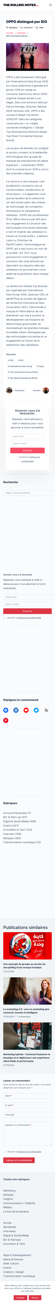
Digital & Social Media (16, 821)
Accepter (20, 1297)
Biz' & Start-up (12, 817)
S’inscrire (27, 450)
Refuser (35, 1297)
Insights (8, 1198)
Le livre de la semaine (16, 1211)
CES (10, 360)
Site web (9, 1114)
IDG (20, 360)
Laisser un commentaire (19, 1160)
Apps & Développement (17, 1255)
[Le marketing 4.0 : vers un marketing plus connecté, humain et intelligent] (27, 991)
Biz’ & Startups (12, 1239)
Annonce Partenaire (15, 813)
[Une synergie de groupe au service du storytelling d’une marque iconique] (27, 945)
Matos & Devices (13, 1259)
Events (7, 825)
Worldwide (9, 1226)
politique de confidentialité (29, 618)
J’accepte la (24, 618)
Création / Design (13, 1271)
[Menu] (50, 5)
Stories (7, 1222)
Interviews (9, 1231)
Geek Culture (11, 1263)
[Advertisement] (27, 534)
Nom (8, 1095)
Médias (7, 1207)
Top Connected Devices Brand (23, 372)
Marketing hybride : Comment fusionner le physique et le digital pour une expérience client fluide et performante (26, 1057)
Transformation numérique (19, 842)
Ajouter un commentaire (18, 1125)
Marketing (9, 1190)
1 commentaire (24, 1016)
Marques (13, 28)
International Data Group (20, 366)
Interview (8, 833)
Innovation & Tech (14, 829)
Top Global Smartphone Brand (22, 378)
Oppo (40, 366)
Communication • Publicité (19, 1203)
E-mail (9, 1105)
